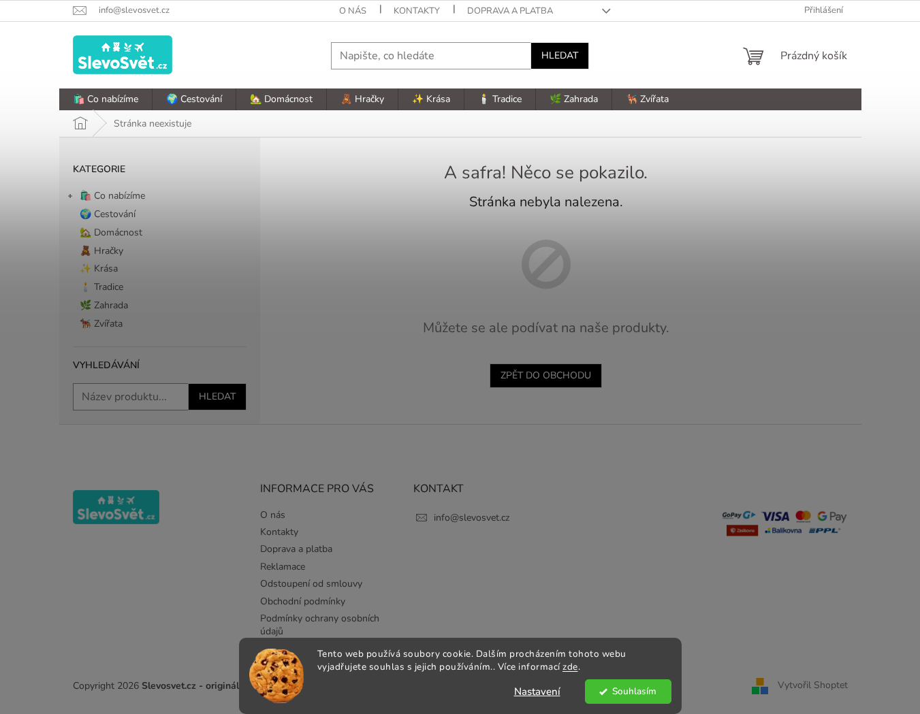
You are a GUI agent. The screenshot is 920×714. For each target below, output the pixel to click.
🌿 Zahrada (104, 305)
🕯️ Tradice (101, 286)
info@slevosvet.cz (471, 517)
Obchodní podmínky (302, 601)
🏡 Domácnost (111, 232)
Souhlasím (634, 691)
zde (570, 666)
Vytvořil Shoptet (813, 685)
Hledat (559, 55)
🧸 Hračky (101, 250)
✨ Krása (99, 268)
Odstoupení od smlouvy (311, 583)
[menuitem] (105, 99)
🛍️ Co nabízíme (112, 195)
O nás (352, 11)
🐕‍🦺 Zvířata (101, 323)
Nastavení (537, 691)
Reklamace (282, 566)
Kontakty (417, 11)
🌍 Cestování (108, 214)
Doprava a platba (510, 11)
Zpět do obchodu (546, 375)
